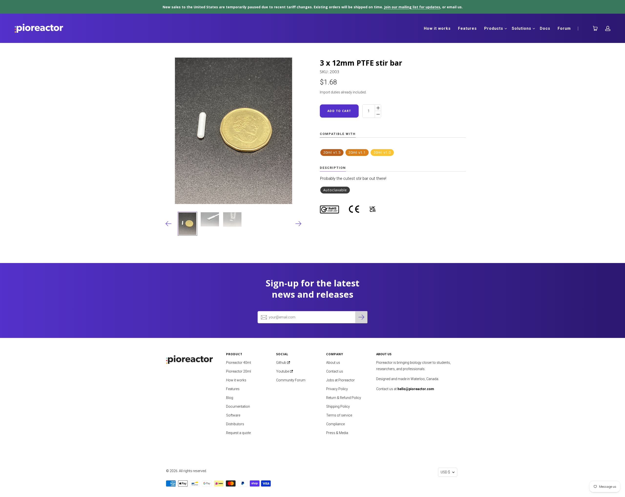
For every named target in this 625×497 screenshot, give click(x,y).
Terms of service (339, 415)
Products (493, 28)
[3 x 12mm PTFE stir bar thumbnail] (187, 224)
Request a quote (238, 433)
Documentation (238, 406)
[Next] (298, 223)
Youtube (283, 371)
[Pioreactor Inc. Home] (192, 358)
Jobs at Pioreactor (340, 380)
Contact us (334, 371)
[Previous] (168, 223)
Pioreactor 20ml (238, 371)
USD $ (445, 472)
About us (333, 363)
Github (281, 363)
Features (467, 28)
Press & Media (337, 433)
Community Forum (290, 380)
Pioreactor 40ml (238, 363)
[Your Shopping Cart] (593, 28)
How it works (437, 28)
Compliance (335, 424)
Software (233, 415)
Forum (564, 28)
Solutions (521, 28)
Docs (545, 28)
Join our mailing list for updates (412, 7)
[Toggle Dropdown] (505, 28)
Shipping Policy (338, 406)
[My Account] (607, 28)
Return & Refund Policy (343, 398)
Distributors (235, 424)
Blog (229, 398)
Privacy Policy (337, 389)
